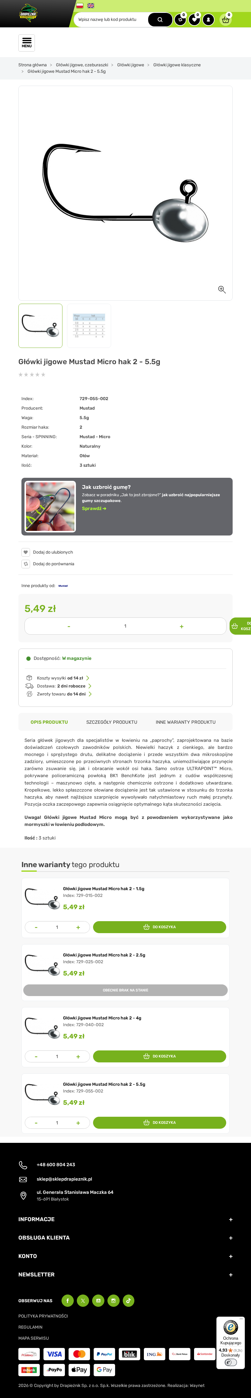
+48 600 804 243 (56, 1164)
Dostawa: (61, 686)
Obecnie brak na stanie (125, 990)
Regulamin (30, 1327)
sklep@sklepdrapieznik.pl (64, 1179)
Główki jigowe (130, 65)
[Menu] (241, 1320)
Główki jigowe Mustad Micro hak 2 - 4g (102, 1018)
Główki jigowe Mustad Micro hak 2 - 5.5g (104, 1084)
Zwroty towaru (61, 694)
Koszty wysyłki (60, 678)
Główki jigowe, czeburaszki (82, 65)
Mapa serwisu (33, 1338)
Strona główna (32, 65)
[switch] (231, 1362)
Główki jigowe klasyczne (177, 65)
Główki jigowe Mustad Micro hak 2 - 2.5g (104, 955)
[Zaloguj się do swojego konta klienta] (208, 20)
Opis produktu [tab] (49, 722)
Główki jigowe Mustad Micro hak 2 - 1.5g (103, 888)
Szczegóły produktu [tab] (111, 722)
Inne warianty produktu (186, 722)
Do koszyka (164, 927)
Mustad (87, 408)
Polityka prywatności (43, 1316)
